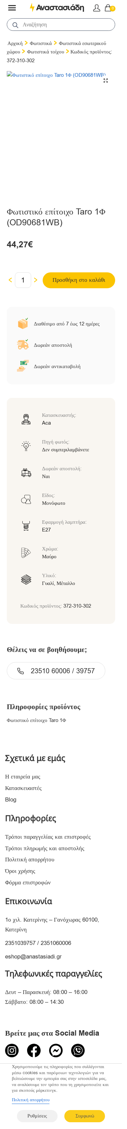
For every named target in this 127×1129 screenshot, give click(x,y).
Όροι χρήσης (20, 871)
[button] (106, 80)
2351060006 (56, 943)
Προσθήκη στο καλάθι (78, 280)
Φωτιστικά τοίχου (45, 51)
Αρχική (15, 43)
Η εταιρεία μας (22, 777)
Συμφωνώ (85, 1116)
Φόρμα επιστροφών (28, 882)
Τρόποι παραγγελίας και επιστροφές (48, 837)
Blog (10, 800)
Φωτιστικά (41, 43)
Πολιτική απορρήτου (29, 859)
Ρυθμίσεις (37, 1116)
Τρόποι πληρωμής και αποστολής (44, 848)
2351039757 (20, 943)
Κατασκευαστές (23, 788)
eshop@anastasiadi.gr (33, 957)
